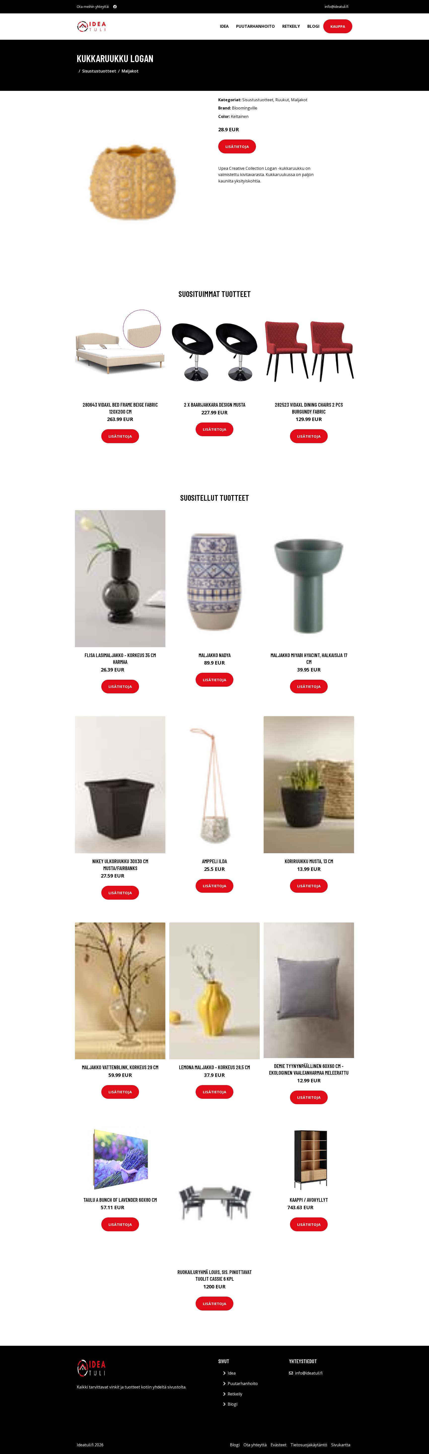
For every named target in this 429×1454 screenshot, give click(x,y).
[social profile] (115, 6)
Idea (224, 26)
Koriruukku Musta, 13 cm (309, 861)
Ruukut (282, 100)
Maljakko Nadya (215, 655)
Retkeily (291, 26)
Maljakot (130, 71)
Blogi (313, 26)
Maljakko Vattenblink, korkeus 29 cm (120, 1067)
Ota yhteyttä (255, 1445)
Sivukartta (340, 1445)
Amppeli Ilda (214, 861)
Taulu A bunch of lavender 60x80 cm (120, 1200)
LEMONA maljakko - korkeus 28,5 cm (214, 1067)
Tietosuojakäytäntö (308, 1445)
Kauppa (337, 26)
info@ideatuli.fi (336, 6)
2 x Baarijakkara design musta (214, 404)
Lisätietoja (237, 146)
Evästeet (278, 1445)
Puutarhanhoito (255, 26)
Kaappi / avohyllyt (309, 1200)
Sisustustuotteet (99, 71)
